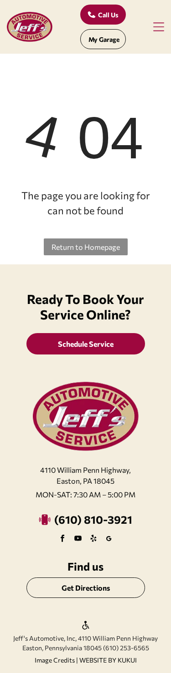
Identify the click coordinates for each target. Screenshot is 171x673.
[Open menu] (158, 26)
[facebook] (62, 539)
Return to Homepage (86, 247)
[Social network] (109, 539)
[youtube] (78, 539)
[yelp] (93, 539)
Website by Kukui (108, 660)
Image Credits (55, 660)
